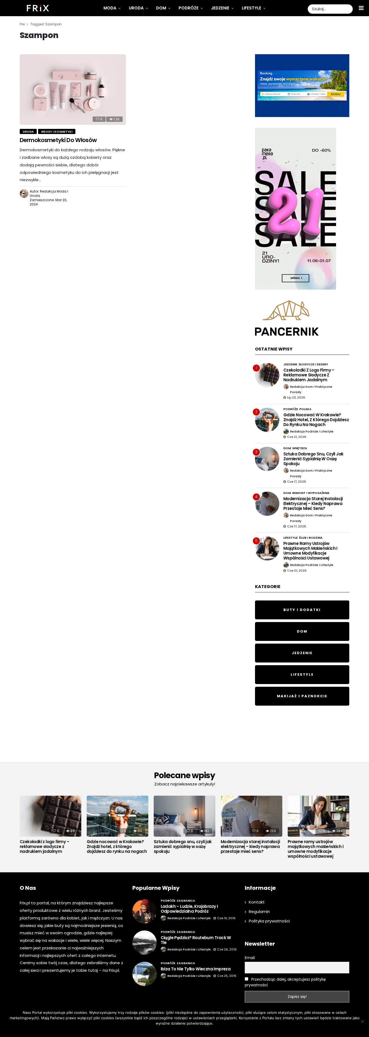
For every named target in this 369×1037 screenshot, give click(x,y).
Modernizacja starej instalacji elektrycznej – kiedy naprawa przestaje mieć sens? (313, 503)
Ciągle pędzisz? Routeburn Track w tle (196, 940)
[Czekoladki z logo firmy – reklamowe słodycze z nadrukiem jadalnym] (267, 375)
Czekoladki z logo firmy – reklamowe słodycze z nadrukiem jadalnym (308, 375)
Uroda (136, 8)
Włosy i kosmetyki (56, 131)
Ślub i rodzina (311, 537)
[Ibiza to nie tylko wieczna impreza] (144, 974)
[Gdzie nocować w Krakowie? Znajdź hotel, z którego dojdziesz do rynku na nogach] (267, 420)
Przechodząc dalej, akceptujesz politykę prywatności (285, 982)
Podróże (189, 8)
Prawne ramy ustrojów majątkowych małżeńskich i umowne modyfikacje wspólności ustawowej (310, 551)
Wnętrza (299, 448)
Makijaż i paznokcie (302, 696)
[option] (50, 826)
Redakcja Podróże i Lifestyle (311, 431)
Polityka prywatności (269, 921)
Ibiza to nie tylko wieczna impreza (196, 969)
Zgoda (168, 1030)
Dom (161, 8)
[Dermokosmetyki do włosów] (73, 89)
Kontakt (257, 902)
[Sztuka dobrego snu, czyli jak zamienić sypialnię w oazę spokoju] (267, 459)
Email (250, 957)
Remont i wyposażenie (310, 493)
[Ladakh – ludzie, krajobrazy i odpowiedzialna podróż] (144, 911)
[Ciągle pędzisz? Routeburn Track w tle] (144, 942)
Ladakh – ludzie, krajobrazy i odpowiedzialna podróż (189, 909)
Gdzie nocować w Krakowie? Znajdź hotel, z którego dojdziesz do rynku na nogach (316, 419)
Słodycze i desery (313, 364)
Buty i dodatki (302, 609)
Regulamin (259, 911)
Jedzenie (220, 8)
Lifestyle (251, 8)
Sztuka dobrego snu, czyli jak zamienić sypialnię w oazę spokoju (313, 458)
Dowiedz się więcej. (192, 1030)
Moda (109, 8)
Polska (305, 409)
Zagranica (186, 900)
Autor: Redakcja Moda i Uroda (49, 193)
